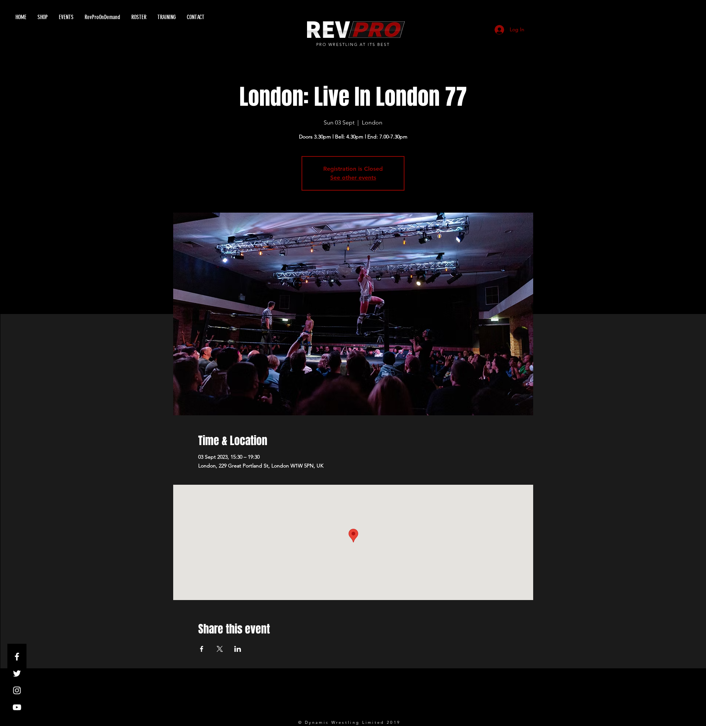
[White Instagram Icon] (17, 690)
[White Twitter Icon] (17, 673)
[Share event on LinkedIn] (237, 649)
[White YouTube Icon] (17, 707)
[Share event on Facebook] (201, 649)
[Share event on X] (219, 649)
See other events (353, 177)
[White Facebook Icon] (17, 656)
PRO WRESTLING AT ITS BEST (353, 44)
